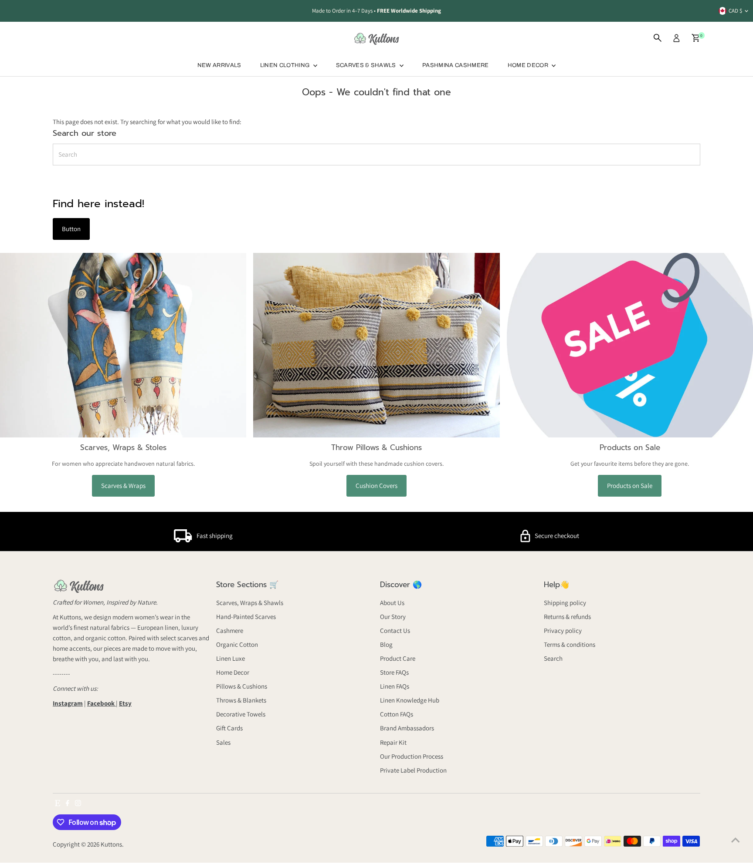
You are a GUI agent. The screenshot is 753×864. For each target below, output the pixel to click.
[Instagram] (78, 803)
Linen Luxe (230, 658)
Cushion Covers (376, 485)
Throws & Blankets (241, 700)
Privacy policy (563, 630)
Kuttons (111, 844)
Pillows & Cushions (241, 686)
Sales (223, 742)
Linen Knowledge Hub (409, 700)
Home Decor (232, 672)
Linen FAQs (394, 686)
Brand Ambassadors (407, 728)
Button (71, 229)
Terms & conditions (569, 644)
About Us (392, 602)
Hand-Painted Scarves (246, 616)
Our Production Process (411, 756)
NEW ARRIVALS (219, 65)
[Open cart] (695, 38)
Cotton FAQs (396, 714)
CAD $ (735, 10)
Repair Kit (393, 742)
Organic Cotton (237, 644)
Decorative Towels (240, 714)
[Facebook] (67, 803)
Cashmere (229, 630)
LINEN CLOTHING (285, 65)
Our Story (393, 616)
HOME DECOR (529, 65)
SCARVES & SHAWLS (367, 65)
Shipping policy (565, 602)
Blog (386, 644)
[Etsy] (57, 803)
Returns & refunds (567, 616)
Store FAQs (394, 672)
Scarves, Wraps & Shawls (249, 602)
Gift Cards (229, 728)
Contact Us (395, 630)
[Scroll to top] (735, 840)
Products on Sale (629, 485)
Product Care (397, 658)
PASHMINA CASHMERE (455, 65)
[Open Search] (657, 38)
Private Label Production (413, 770)
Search (553, 658)
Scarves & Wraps (123, 485)
